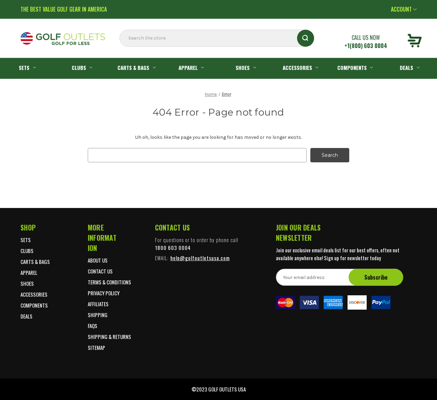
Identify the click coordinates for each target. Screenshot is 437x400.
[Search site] (121, 51)
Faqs (92, 325)
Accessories (297, 67)
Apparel (188, 67)
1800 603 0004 (173, 247)
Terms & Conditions (109, 282)
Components (352, 67)
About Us (98, 260)
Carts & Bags (133, 67)
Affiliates (98, 304)
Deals (406, 67)
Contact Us (100, 271)
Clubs (79, 67)
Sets (24, 67)
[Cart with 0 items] (415, 41)
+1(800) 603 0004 (365, 46)
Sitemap (96, 347)
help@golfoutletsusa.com (200, 258)
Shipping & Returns (109, 336)
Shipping (98, 314)
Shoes (243, 67)
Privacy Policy (103, 293)
